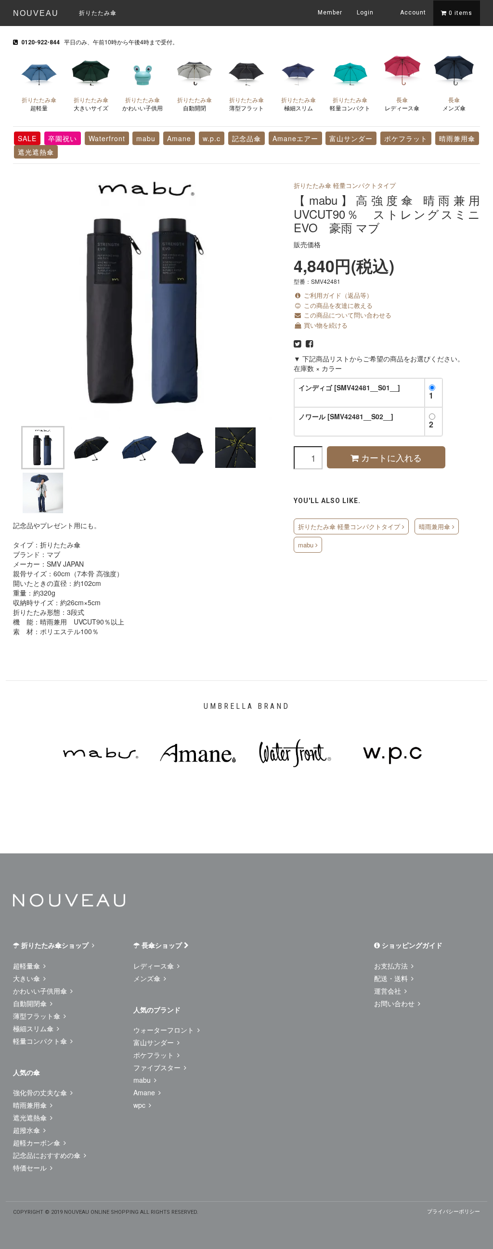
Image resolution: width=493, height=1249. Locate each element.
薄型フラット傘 (37, 1016)
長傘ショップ (162, 945)
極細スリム (298, 103)
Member (330, 12)
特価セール (31, 1167)
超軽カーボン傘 (37, 1142)
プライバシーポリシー (453, 1211)
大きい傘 (27, 978)
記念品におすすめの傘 (47, 1155)
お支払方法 (392, 965)
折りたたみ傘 (98, 12)
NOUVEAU (36, 13)
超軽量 (39, 103)
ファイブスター (157, 1067)
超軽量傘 (27, 965)
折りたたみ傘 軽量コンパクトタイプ (345, 185)
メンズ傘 (454, 103)
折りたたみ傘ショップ (55, 945)
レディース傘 (402, 103)
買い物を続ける (325, 325)
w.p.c (212, 138)
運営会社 (388, 991)
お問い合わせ (395, 1003)
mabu (146, 138)
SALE (27, 138)
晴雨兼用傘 (457, 138)
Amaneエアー (295, 138)
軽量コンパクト (350, 103)
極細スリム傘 (34, 1028)
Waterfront (107, 138)
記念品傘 (246, 138)
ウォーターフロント (164, 1030)
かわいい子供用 (142, 103)
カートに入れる (390, 457)
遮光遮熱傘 (36, 152)
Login (365, 12)
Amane (179, 138)
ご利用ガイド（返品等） (337, 295)
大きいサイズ (91, 103)
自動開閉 (194, 103)
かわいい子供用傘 (41, 991)
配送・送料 (392, 978)
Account (412, 12)
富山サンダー (351, 138)
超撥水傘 (27, 1130)
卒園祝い (62, 138)
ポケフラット (406, 138)
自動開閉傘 (31, 1003)
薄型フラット (246, 103)
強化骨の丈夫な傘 (41, 1092)
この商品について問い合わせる (346, 314)
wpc (140, 1105)
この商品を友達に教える (337, 305)
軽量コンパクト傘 (41, 1041)
